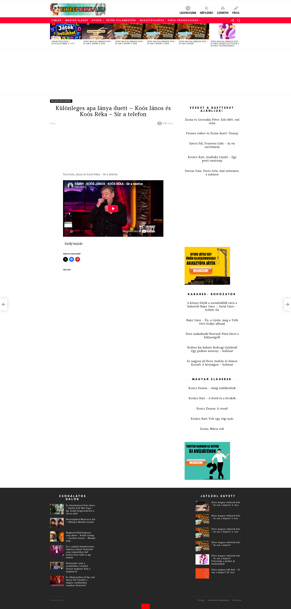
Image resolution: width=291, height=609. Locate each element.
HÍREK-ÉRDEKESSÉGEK (183, 20)
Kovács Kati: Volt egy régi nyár (212, 418)
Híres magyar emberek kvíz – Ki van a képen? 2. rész (161, 42)
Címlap (57, 20)
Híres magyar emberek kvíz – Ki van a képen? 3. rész (129, 42)
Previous (51, 36)
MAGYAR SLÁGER (76, 20)
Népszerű (206, 12)
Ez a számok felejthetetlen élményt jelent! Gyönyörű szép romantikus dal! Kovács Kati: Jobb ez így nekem (80, 552)
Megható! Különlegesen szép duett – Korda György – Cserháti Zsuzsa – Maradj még (80, 536)
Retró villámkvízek (121, 20)
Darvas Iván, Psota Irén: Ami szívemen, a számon (212, 172)
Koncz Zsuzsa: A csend (212, 408)
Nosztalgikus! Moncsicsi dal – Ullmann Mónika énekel (80, 520)
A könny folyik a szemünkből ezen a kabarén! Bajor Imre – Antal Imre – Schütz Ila (212, 306)
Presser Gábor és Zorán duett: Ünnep (212, 133)
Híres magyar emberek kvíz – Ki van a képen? (193, 42)
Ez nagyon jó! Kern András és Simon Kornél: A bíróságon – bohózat (212, 362)
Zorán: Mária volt (212, 429)
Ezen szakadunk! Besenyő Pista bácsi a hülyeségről (212, 335)
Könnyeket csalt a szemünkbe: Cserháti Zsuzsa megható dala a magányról (78, 567)
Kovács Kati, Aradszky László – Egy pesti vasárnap (212, 158)
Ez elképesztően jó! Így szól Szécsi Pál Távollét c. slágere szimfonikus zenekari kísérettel (80, 581)
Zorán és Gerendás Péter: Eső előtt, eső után (212, 121)
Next (239, 36)
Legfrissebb (188, 12)
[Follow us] (232, 20)
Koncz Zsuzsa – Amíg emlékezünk (212, 388)
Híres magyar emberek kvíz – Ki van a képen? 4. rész (97, 42)
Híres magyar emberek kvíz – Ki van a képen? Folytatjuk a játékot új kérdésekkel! (225, 43)
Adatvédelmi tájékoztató (218, 600)
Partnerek (236, 600)
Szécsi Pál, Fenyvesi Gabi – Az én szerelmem (212, 145)
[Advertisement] (141, 72)
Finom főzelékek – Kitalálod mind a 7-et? (63, 42)
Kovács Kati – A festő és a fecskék (212, 398)
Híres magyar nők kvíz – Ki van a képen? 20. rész (225, 571)
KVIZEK (97, 20)
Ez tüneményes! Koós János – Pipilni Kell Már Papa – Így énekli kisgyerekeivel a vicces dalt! (80, 509)
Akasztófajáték (152, 20)
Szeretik (223, 12)
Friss (235, 12)
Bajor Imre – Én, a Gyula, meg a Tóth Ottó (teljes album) (212, 321)
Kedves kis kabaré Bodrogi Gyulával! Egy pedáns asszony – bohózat (212, 349)
